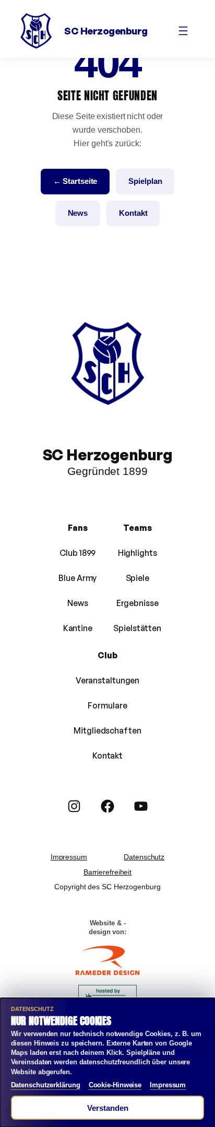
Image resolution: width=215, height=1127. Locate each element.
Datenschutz (144, 857)
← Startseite (75, 181)
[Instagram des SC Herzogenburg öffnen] (74, 806)
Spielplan (145, 181)
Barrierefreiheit (107, 872)
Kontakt (133, 212)
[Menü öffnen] (183, 30)
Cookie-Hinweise (115, 1085)
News (78, 212)
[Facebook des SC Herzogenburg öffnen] (107, 806)
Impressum (69, 857)
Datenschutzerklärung (45, 1085)
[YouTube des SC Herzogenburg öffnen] (140, 806)
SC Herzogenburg (106, 31)
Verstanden (107, 1107)
